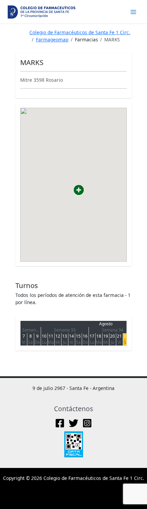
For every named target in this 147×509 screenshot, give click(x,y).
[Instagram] (87, 423)
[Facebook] (60, 423)
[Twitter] (73, 423)
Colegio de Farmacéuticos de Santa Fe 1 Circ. (79, 32)
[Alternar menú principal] (133, 12)
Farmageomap (52, 39)
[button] (78, 190)
